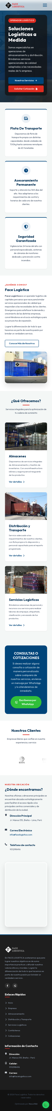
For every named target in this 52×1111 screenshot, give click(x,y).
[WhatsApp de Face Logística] (15, 985)
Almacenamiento (16, 1013)
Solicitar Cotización (24, 88)
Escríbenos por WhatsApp (27, 702)
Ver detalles (15, 481)
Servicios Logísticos (17, 1025)
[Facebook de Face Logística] (7, 985)
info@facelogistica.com (21, 834)
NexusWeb (33, 1104)
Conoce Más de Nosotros (22, 343)
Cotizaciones (14, 1036)
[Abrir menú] (45, 5)
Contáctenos (14, 1030)
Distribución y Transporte (19, 1019)
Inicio (10, 1002)
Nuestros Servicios (24, 80)
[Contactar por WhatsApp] (45, 1104)
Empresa (12, 1008)
